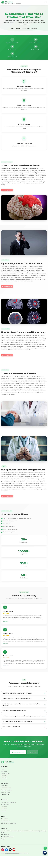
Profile (2, 769)
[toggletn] (45, 2)
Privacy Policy (4, 818)
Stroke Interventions (5, 804)
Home (12, 28)
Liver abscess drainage (6, 787)
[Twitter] (10, 849)
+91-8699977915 (6, 834)
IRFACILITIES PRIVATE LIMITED (12, 853)
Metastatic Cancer (5, 794)
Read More (5, 621)
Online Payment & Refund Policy (8, 823)
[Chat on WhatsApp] (45, 848)
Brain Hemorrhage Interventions (8, 802)
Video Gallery (4, 777)
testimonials (4, 771)
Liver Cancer (4, 806)
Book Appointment (8, 189)
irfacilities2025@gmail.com (8, 836)
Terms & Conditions (5, 821)
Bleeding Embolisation (6, 790)
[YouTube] (13, 849)
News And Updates (5, 773)
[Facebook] (6, 849)
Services (18, 28)
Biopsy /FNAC (4, 785)
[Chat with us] (45, 853)
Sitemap (4, 839)
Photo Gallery (4, 775)
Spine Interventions (5, 792)
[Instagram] (2, 849)
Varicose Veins (4, 808)
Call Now (33, 752)
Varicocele (3, 811)
